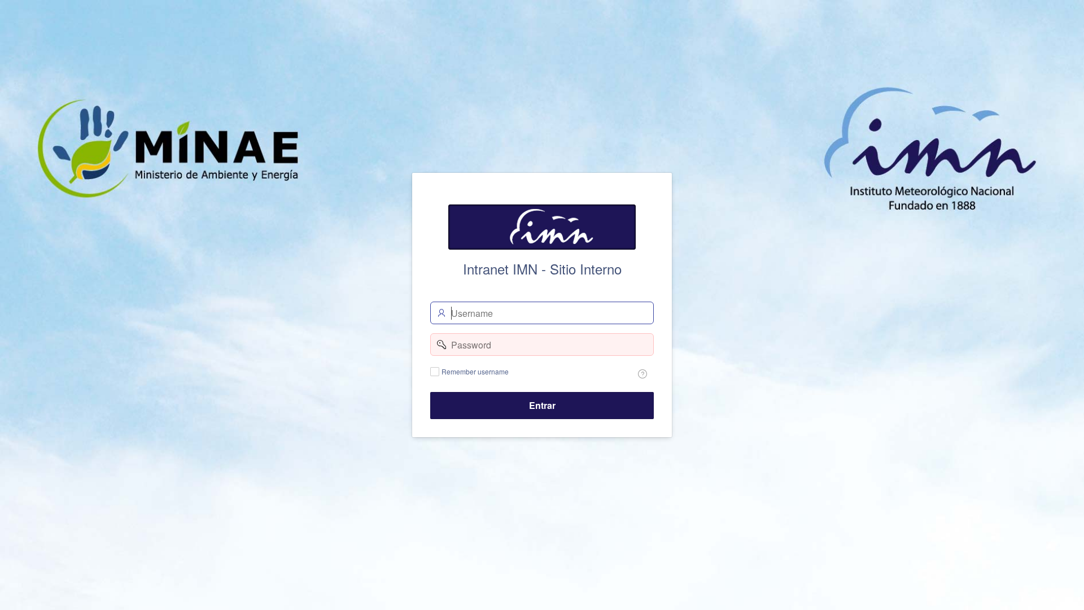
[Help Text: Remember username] (642, 374)
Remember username (475, 371)
